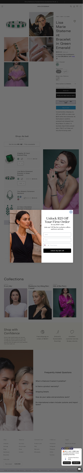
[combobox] (46, 245)
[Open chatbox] (79, 469)
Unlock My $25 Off (57, 251)
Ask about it (76, 462)
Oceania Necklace (73, 457)
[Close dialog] (71, 212)
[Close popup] (80, 450)
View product (67, 462)
